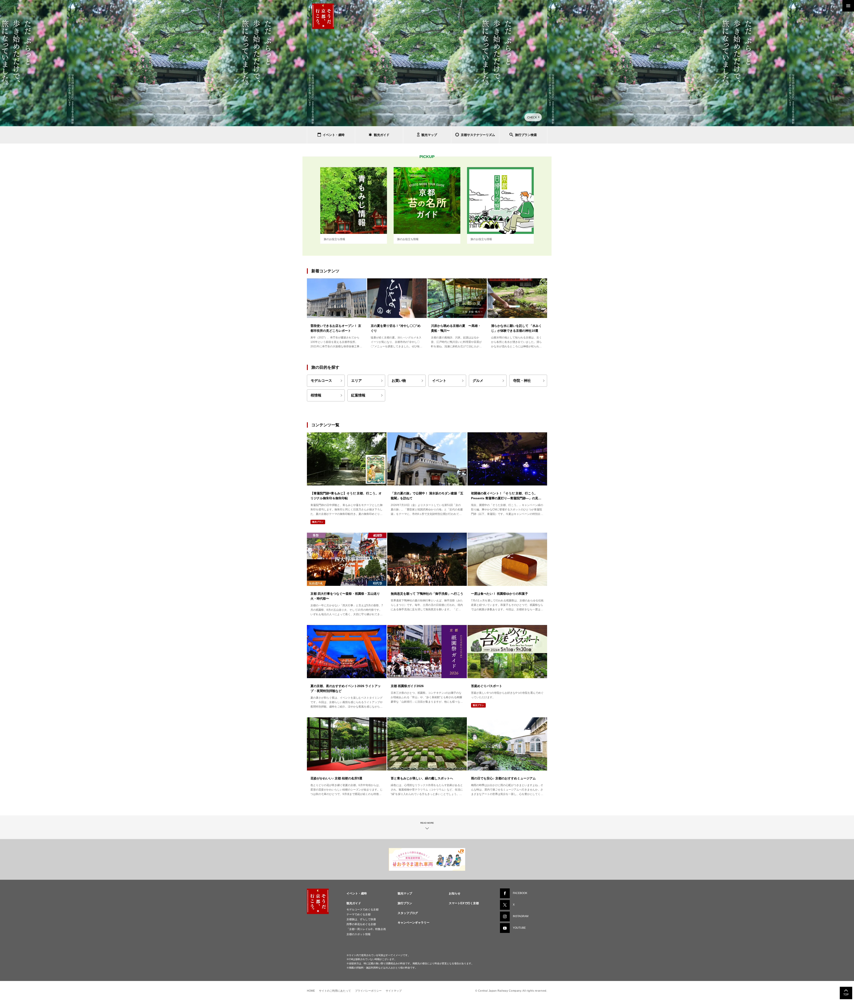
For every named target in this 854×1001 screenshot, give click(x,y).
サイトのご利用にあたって (335, 990)
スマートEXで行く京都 (464, 903)
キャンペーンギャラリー (413, 922)
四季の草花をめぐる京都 (361, 924)
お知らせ (454, 893)
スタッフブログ (408, 913)
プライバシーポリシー (368, 990)
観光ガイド (353, 903)
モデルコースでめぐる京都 (362, 909)
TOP (846, 994)
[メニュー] (848, 6)
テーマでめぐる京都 (358, 914)
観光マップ (405, 893)
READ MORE (427, 823)
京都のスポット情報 (358, 934)
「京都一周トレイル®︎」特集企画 (366, 929)
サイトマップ (394, 990)
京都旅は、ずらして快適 (361, 919)
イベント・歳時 (356, 893)
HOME (311, 990)
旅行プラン (405, 903)
